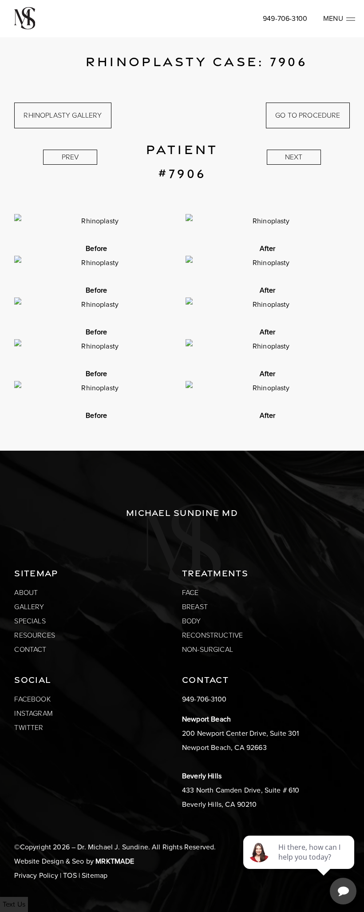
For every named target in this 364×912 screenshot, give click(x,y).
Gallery (29, 607)
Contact (30, 649)
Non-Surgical (207, 649)
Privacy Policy (36, 875)
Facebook (32, 699)
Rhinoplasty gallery (63, 115)
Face (190, 592)
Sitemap (94, 875)
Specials (29, 621)
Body (191, 621)
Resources (34, 635)
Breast (195, 607)
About (26, 592)
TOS (69, 875)
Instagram (33, 713)
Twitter (28, 727)
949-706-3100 (285, 18)
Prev (70, 157)
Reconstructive (212, 635)
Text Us (14, 904)
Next (294, 157)
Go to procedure (307, 115)
